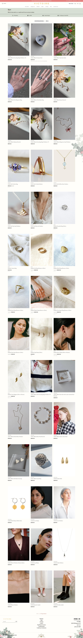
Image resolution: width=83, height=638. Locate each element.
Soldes (42, 6)
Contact (41, 623)
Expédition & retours (41, 624)
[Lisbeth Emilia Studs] (64, 460)
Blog (41, 620)
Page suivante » (44, 613)
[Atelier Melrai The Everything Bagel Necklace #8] (41, 376)
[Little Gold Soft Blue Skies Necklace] (64, 166)
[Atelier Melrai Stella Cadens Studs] (64, 418)
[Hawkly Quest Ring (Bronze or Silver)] (18, 292)
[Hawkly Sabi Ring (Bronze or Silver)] (41, 250)
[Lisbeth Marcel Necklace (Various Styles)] (18, 544)
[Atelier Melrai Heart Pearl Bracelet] (41, 418)
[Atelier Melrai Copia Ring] (41, 460)
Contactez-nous (70, 0)
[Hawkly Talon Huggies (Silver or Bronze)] (18, 376)
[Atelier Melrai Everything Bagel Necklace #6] (18, 39)
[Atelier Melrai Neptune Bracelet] (18, 124)
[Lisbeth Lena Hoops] (41, 544)
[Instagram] (77, 618)
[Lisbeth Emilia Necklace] (64, 544)
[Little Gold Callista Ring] (18, 166)
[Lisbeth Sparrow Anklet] (41, 586)
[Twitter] (74, 618)
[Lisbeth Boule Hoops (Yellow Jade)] (18, 502)
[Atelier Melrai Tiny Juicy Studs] (64, 39)
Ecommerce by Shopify (14, 635)
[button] (39, 21)
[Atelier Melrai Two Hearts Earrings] (18, 460)
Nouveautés (27, 6)
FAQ (66, 0)
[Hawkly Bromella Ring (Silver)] (64, 208)
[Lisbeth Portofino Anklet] (64, 586)
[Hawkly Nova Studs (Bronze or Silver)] (18, 334)
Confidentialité (41, 626)
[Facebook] (76, 618)
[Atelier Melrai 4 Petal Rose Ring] (41, 82)
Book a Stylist (71, 3)
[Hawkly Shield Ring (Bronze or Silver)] (64, 250)
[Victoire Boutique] (41, 3)
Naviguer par (33, 6)
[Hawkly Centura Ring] (18, 250)
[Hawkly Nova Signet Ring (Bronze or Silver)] (64, 292)
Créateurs (38, 6)
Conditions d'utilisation (41, 628)
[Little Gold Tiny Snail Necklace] (18, 208)
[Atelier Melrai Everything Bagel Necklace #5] (41, 124)
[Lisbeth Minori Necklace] (18, 586)
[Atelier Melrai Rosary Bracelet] (64, 82)
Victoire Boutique (6, 635)
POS (9, 635)
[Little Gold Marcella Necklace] (41, 208)
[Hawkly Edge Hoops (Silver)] (41, 334)
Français (79, 0)
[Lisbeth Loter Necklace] (64, 502)
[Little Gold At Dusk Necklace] (41, 166)
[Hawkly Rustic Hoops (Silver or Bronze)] (64, 334)
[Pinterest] (79, 618)
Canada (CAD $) (75, 0)
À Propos (47, 6)
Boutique (41, 618)
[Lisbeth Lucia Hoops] (41, 502)
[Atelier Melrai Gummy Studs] (41, 39)
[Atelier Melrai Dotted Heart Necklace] (18, 418)
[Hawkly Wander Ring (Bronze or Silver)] (41, 292)
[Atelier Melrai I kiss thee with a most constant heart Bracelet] (64, 376)
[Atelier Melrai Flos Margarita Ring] (18, 82)
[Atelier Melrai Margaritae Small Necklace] (64, 124)
